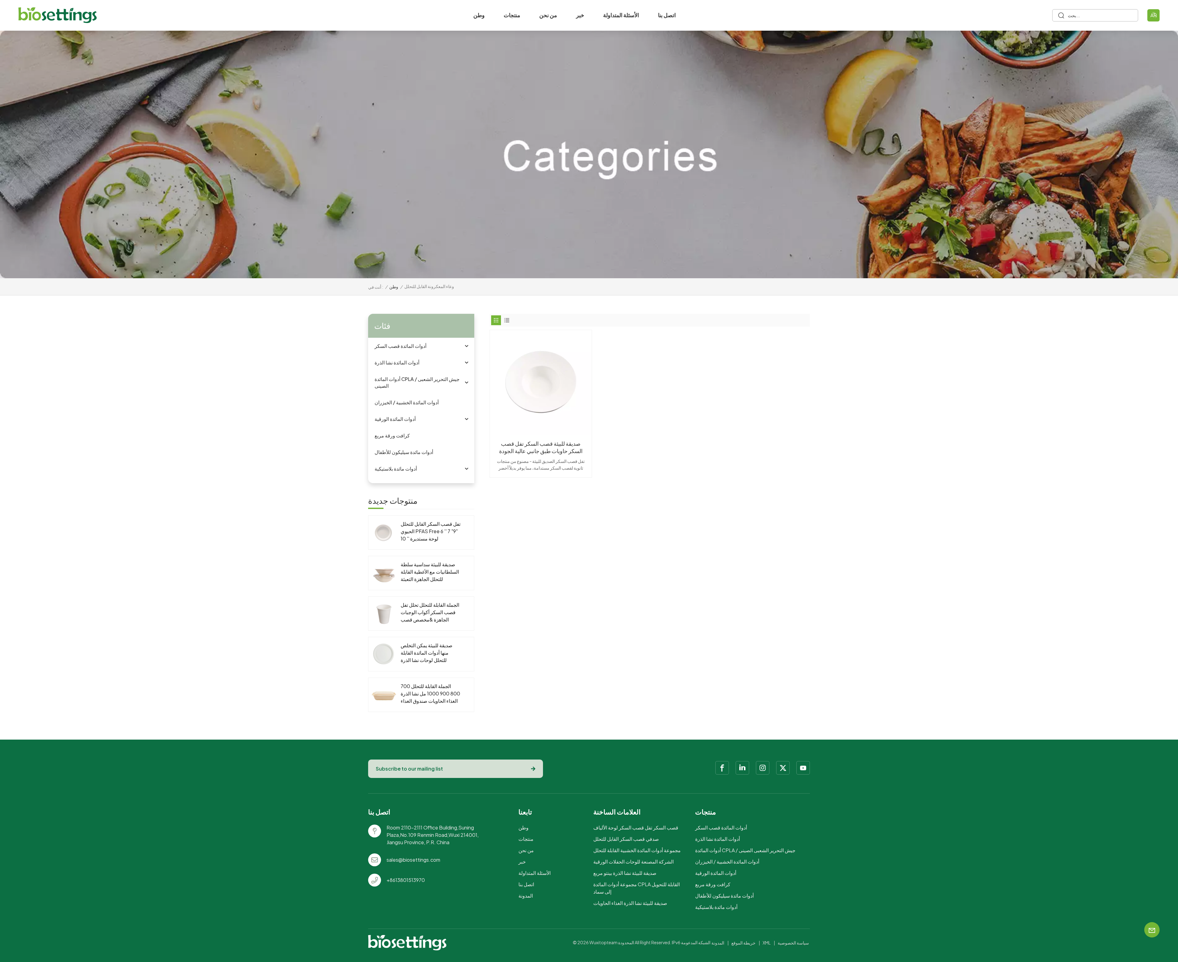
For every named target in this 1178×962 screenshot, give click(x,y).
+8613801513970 (406, 880)
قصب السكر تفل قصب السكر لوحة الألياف (635, 827)
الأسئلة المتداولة (621, 14)
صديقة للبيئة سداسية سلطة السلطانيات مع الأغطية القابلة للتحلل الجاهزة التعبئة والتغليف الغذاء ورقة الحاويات (430, 572)
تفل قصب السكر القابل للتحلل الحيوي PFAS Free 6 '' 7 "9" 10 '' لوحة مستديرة (430, 531)
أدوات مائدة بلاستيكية (396, 468)
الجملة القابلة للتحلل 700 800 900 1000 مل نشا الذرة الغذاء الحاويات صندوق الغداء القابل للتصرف (430, 694)
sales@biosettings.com (413, 859)
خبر (580, 14)
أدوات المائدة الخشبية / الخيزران (407, 402)
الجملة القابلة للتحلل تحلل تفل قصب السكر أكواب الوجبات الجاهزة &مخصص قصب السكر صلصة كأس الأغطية (430, 612)
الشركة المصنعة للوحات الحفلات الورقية (633, 861)
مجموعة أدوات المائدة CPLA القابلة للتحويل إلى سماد (636, 888)
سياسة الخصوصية (793, 942)
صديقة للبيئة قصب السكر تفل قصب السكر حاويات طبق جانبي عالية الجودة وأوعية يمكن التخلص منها (541, 447)
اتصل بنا (667, 14)
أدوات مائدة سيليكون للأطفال (404, 452)
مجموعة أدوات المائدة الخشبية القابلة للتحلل (637, 850)
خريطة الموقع (743, 942)
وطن (479, 14)
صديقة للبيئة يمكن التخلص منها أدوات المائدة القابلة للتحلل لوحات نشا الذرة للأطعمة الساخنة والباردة (426, 653)
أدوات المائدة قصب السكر (400, 346)
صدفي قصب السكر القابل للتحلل (626, 839)
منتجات (512, 14)
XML (767, 942)
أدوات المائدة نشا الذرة (397, 362)
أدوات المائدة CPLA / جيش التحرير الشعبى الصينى (417, 382)
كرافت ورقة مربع (392, 435)
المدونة (525, 895)
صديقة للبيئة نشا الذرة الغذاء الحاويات (630, 903)
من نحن (548, 14)
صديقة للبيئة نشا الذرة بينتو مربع (624, 873)
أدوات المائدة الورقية (395, 419)
